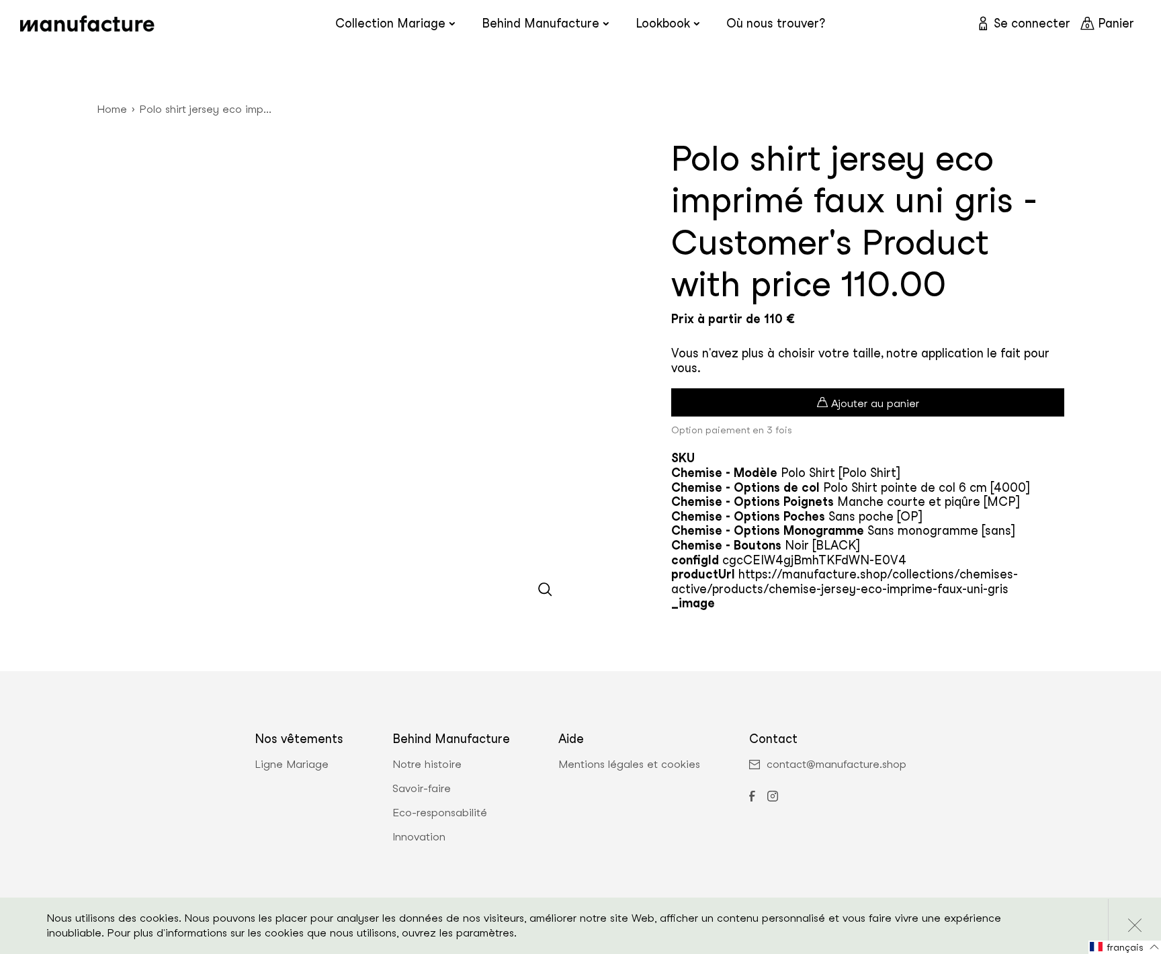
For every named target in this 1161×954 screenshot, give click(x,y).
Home (112, 109)
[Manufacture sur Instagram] (772, 797)
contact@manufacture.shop (836, 764)
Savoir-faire (421, 788)
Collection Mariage (390, 23)
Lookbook (663, 23)
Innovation (418, 837)
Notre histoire (427, 764)
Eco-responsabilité (439, 813)
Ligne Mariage (292, 764)
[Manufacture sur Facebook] (752, 797)
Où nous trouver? (775, 23)
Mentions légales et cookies (629, 764)
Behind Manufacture (540, 23)
